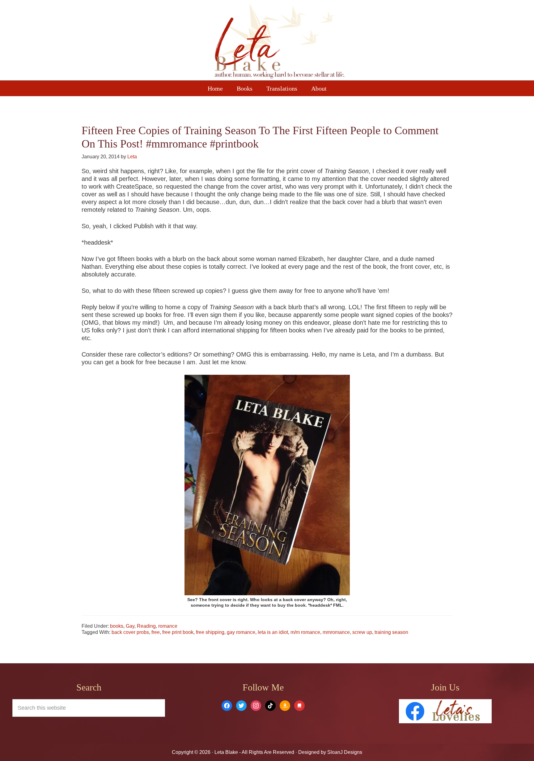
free (155, 632)
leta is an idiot (273, 632)
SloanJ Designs (344, 752)
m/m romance (305, 632)
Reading (146, 626)
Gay (130, 626)
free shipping (210, 632)
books (116, 626)
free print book (177, 632)
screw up (362, 632)
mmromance (336, 632)
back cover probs (130, 632)
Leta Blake (279, 41)
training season (391, 632)
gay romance (241, 632)
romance (167, 626)
